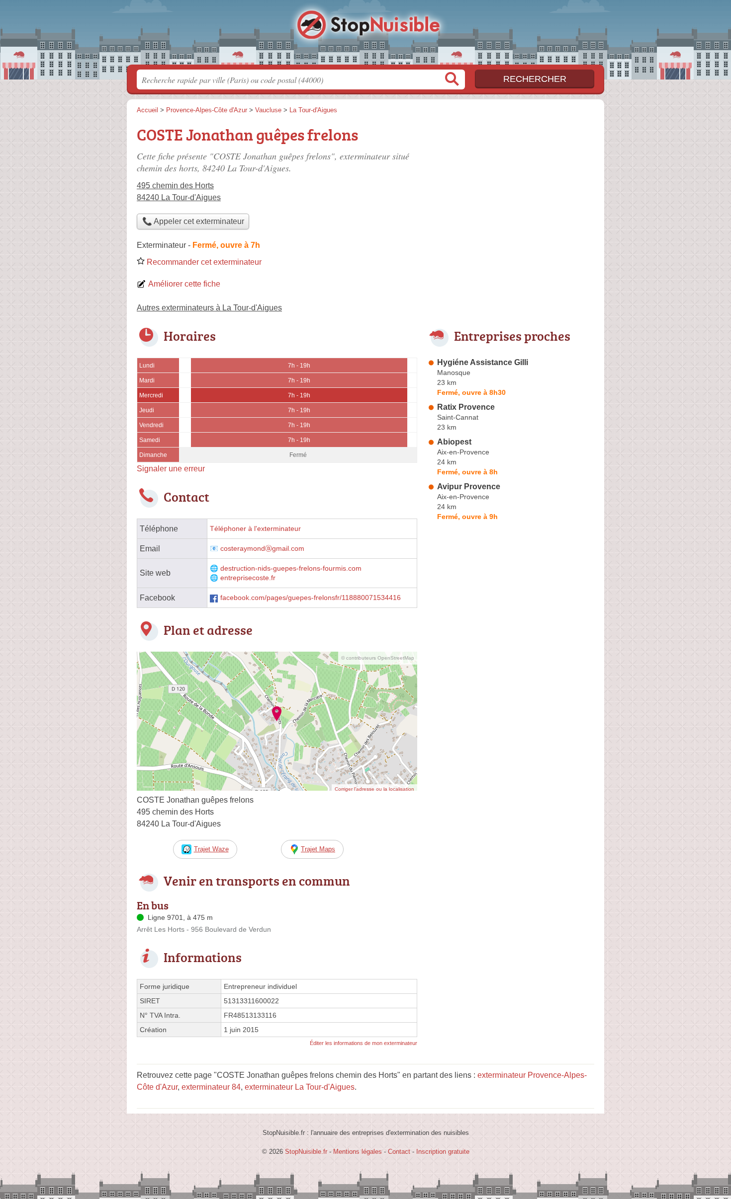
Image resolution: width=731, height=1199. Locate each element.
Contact (399, 1151)
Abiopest (454, 442)
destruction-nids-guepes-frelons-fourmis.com (291, 568)
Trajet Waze (211, 849)
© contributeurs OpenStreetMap (377, 658)
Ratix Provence (466, 407)
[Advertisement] (510, 755)
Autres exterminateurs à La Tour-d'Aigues (209, 307)
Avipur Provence (468, 486)
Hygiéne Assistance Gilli (482, 362)
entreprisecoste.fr (247, 578)
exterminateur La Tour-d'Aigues (300, 1087)
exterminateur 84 (211, 1087)
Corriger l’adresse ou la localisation (374, 789)
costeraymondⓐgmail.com (262, 548)
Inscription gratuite (442, 1151)
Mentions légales (357, 1151)
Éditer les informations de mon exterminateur (363, 1043)
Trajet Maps (318, 849)
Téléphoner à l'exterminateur (255, 528)
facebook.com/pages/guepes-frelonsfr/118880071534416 (310, 597)
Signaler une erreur (171, 468)
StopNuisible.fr (365, 35)
